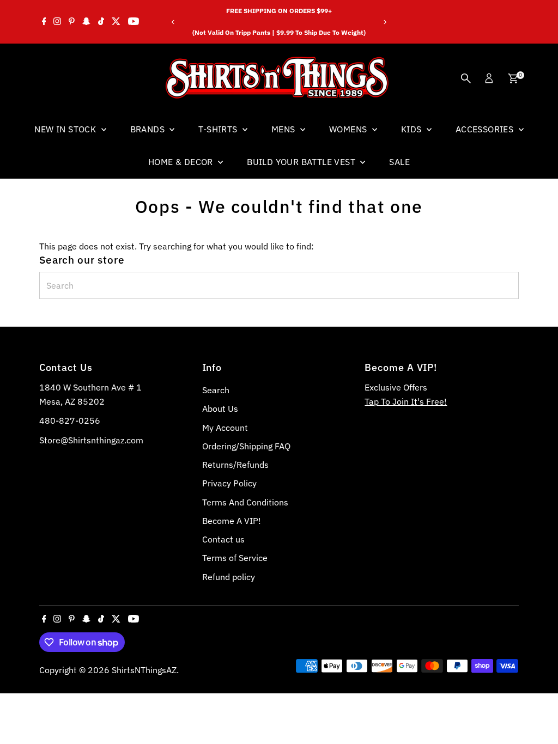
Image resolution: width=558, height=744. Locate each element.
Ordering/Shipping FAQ (246, 446)
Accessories (486, 129)
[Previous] (173, 22)
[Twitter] (116, 22)
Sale (399, 161)
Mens (284, 129)
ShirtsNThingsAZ (144, 669)
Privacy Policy (229, 483)
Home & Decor (181, 161)
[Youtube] (133, 22)
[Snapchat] (86, 22)
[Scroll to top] (536, 714)
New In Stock (66, 129)
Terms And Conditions (245, 502)
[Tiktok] (101, 22)
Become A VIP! (231, 520)
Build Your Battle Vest (302, 161)
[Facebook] (44, 22)
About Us (220, 408)
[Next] (384, 22)
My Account (225, 427)
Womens (349, 129)
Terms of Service (235, 557)
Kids (412, 129)
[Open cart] (513, 78)
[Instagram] (57, 22)
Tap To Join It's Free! (406, 401)
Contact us (223, 539)
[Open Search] (466, 78)
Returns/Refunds (235, 464)
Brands (148, 129)
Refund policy (228, 576)
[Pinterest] (71, 22)
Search (215, 390)
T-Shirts (219, 129)
